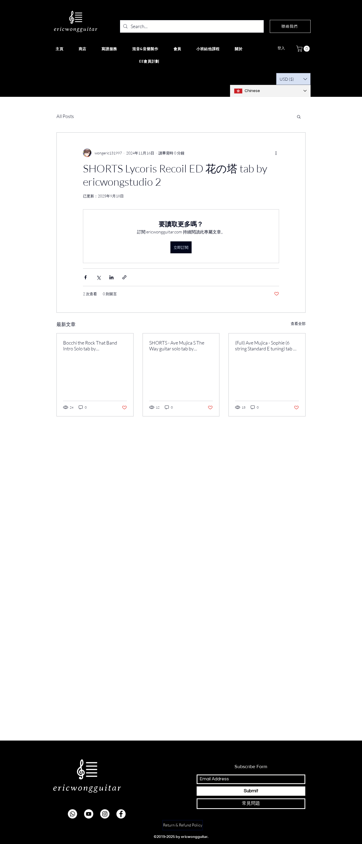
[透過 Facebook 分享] (85, 277)
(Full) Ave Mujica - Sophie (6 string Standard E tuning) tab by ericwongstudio (266, 345)
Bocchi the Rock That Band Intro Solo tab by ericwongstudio (90, 345)
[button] (303, 49)
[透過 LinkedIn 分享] (111, 277)
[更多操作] (276, 153)
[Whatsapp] (72, 814)
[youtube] (88, 814)
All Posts (65, 116)
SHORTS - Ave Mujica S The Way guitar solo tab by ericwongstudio (176, 345)
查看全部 (298, 323)
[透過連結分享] (124, 277)
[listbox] (293, 79)
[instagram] (104, 814)
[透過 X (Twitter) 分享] (98, 277)
